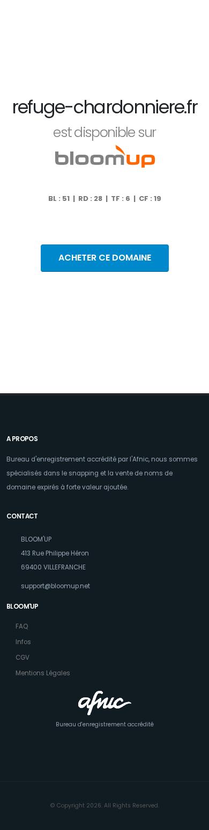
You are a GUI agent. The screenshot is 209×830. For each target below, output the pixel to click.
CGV (22, 657)
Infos (23, 642)
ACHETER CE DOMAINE (104, 257)
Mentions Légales (43, 673)
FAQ (22, 626)
